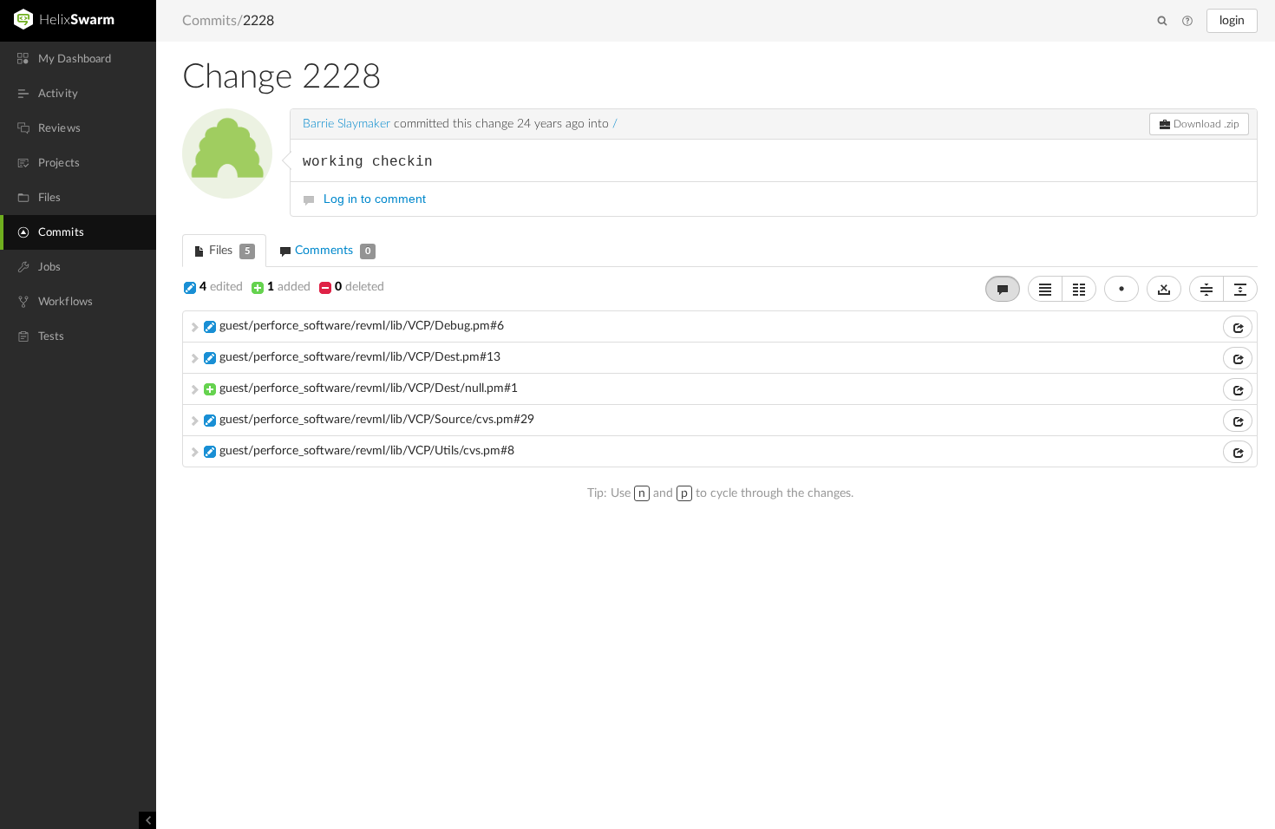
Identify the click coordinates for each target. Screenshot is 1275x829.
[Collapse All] (1206, 289)
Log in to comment (375, 199)
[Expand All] (1240, 289)
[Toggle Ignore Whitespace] (1164, 289)
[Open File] (1237, 327)
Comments (330, 251)
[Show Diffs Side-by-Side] (1079, 289)
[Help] (1187, 22)
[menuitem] (78, 59)
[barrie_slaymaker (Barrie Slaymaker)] (227, 153)
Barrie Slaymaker (346, 124)
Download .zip (1205, 124)
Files (228, 251)
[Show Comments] (1002, 289)
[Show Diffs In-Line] (1045, 289)
